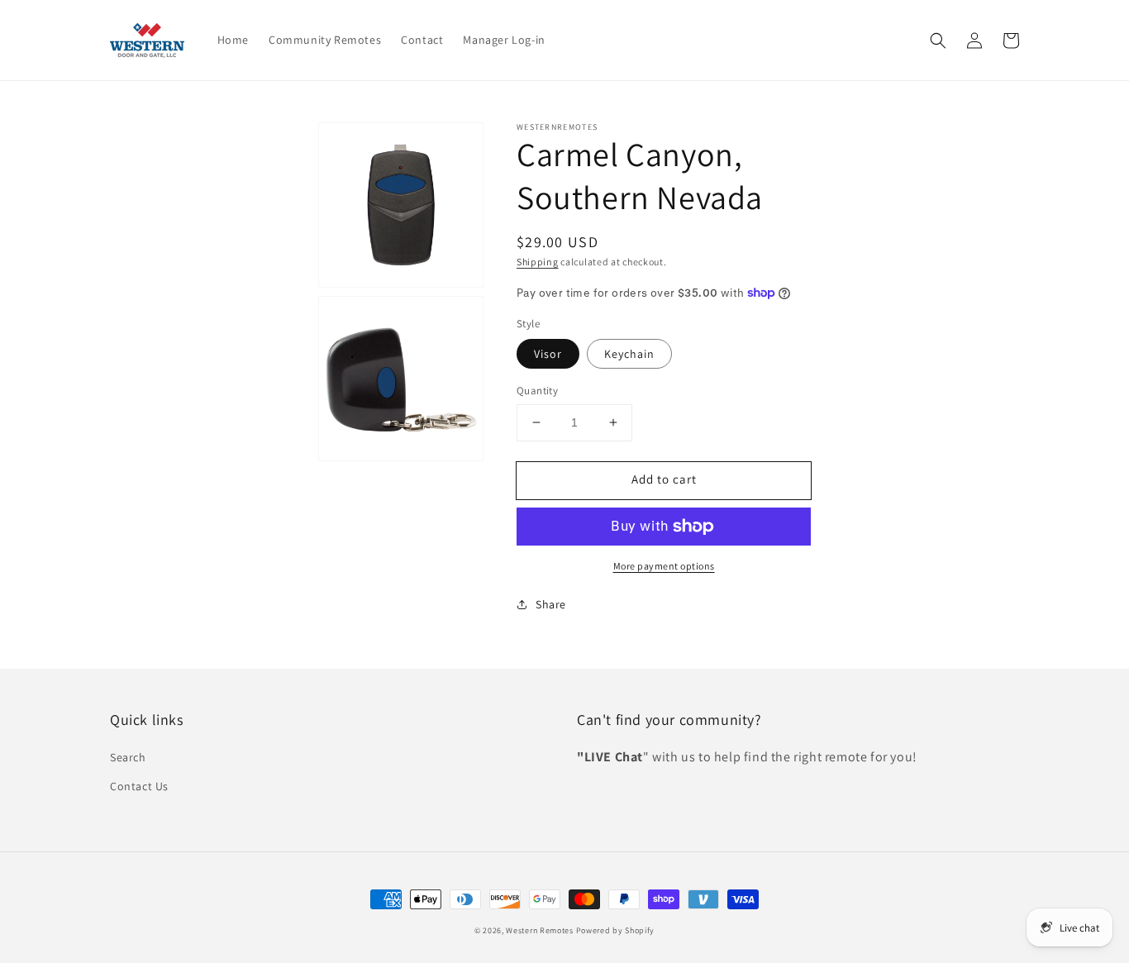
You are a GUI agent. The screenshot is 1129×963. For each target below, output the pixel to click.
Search (128, 757)
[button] (938, 40)
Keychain (629, 353)
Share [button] (551, 604)
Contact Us (139, 786)
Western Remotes (540, 930)
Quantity (537, 391)
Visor (548, 353)
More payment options (664, 566)
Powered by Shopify (615, 930)
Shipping (538, 261)
